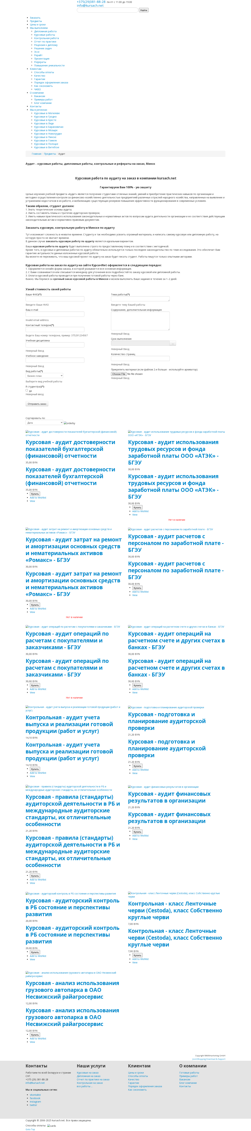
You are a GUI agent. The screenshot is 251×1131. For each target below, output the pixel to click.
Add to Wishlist (38, 497)
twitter (33, 1105)
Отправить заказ (37, 403)
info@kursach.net (90, 5)
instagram (35, 1101)
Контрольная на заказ (90, 1082)
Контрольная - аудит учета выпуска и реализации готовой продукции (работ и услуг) (69, 724)
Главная (36, 153)
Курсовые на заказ (88, 1072)
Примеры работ (188, 1076)
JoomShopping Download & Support (208, 1059)
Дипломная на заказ (88, 1076)
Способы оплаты (138, 1076)
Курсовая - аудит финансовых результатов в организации (169, 797)
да (30, 390)
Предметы (50, 153)
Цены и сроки (136, 1072)
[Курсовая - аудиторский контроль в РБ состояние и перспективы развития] (71, 893)
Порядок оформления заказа (145, 1086)
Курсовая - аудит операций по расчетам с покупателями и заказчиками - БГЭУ (67, 640)
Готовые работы (189, 1072)
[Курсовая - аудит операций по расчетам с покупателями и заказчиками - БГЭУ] (73, 626)
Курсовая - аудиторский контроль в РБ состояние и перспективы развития (73, 907)
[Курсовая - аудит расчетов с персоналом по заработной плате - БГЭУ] (170, 529)
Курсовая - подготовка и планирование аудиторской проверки (167, 720)
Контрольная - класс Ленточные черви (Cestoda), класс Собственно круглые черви (175, 910)
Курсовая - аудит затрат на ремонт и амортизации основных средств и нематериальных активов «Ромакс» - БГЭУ (74, 549)
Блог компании (188, 1082)
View (32, 501)
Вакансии (184, 1079)
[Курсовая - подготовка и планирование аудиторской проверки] (166, 707)
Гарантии (133, 1082)
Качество (133, 1079)
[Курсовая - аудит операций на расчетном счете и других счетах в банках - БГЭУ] (176, 626)
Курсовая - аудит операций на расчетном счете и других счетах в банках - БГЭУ (176, 640)
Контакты (185, 1086)
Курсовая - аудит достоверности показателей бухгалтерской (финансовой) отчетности (70, 448)
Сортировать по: (35, 418)
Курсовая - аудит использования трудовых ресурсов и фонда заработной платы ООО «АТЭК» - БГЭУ (173, 452)
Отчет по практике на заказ (93, 1079)
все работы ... (85, 1086)
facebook (35, 1098)
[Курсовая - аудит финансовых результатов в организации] (163, 786)
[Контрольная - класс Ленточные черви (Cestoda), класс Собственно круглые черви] (176, 894)
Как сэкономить (137, 1089)
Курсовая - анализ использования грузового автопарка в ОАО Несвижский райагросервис (72, 989)
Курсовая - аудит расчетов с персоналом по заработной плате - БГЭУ (176, 542)
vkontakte (35, 1094)
